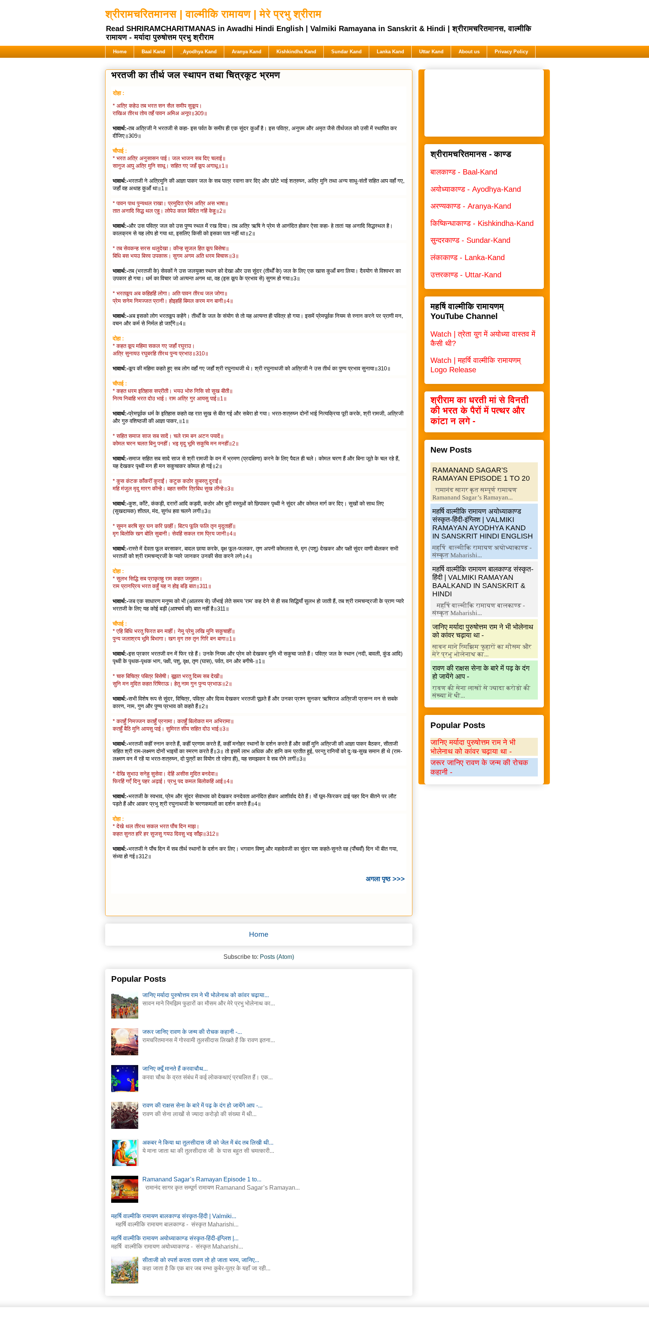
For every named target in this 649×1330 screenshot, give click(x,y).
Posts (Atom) (277, 957)
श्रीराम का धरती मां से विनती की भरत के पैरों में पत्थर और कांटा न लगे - (479, 410)
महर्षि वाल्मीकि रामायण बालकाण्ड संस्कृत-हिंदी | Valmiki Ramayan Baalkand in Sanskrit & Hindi (482, 581)
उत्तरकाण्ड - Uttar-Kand (465, 275)
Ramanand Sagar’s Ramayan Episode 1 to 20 (481, 474)
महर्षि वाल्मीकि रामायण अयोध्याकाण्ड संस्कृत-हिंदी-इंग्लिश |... (174, 1238)
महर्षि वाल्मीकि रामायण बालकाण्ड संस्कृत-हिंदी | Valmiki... (173, 1216)
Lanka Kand (390, 51)
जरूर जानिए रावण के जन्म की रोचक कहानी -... (192, 1032)
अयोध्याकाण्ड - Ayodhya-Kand (475, 189)
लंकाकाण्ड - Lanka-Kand (467, 257)
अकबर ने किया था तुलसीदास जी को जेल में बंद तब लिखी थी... (207, 1142)
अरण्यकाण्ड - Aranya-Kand (470, 206)
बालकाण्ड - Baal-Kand (463, 172)
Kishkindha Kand (296, 51)
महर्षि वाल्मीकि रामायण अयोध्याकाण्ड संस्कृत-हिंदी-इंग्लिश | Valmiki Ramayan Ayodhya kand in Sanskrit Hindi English (482, 523)
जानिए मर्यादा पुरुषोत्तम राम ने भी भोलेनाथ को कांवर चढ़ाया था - (482, 631)
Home (120, 51)
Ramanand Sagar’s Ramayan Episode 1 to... (201, 1179)
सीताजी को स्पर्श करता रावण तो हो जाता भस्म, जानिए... (200, 1260)
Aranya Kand (246, 51)
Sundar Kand (346, 51)
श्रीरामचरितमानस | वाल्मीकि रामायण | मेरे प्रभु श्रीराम (213, 14)
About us (469, 51)
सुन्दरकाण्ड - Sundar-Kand (470, 240)
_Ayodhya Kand (198, 51)
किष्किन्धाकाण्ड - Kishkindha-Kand (482, 223)
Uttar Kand (431, 51)
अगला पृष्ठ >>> (385, 879)
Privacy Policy (511, 51)
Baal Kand (153, 51)
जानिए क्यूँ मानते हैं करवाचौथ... (175, 1068)
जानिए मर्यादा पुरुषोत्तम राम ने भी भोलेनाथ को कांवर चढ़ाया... (205, 995)
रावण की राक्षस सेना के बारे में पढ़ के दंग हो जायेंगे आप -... (202, 1105)
